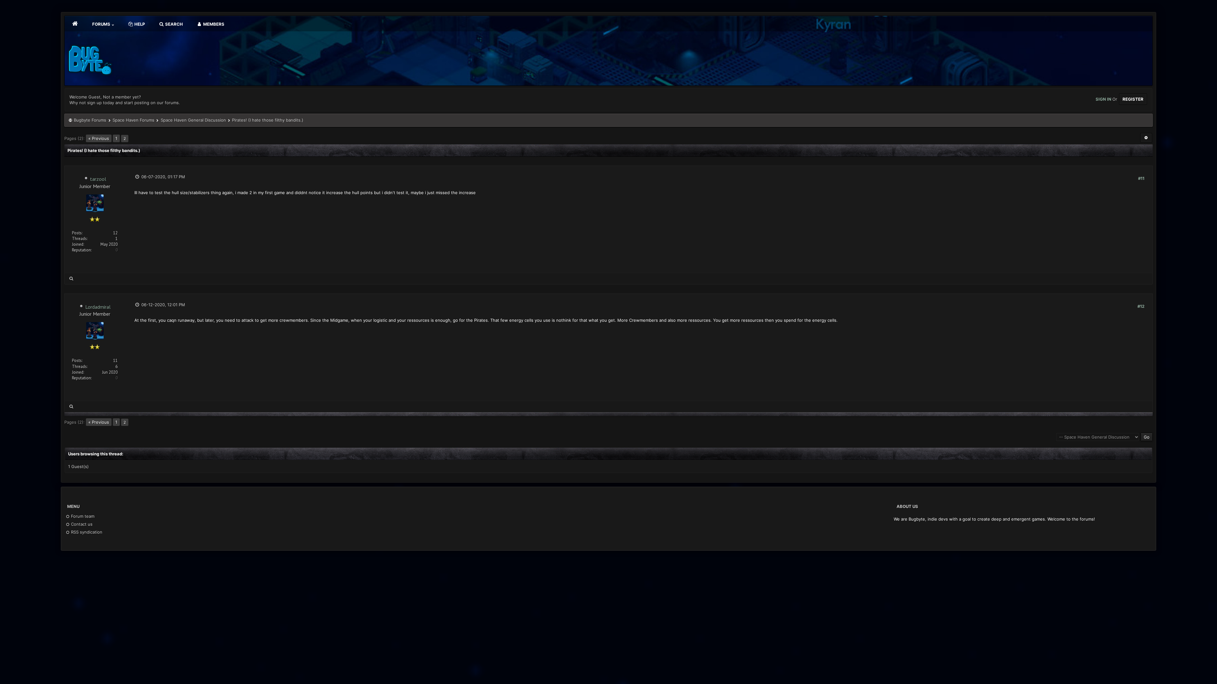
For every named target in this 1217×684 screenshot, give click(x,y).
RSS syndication (86, 532)
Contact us (81, 524)
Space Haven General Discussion (193, 120)
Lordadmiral (98, 307)
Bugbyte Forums (90, 120)
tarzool (98, 179)
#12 (1140, 306)
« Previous (98, 138)
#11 (1141, 178)
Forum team (82, 516)
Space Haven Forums (133, 120)
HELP (139, 24)
